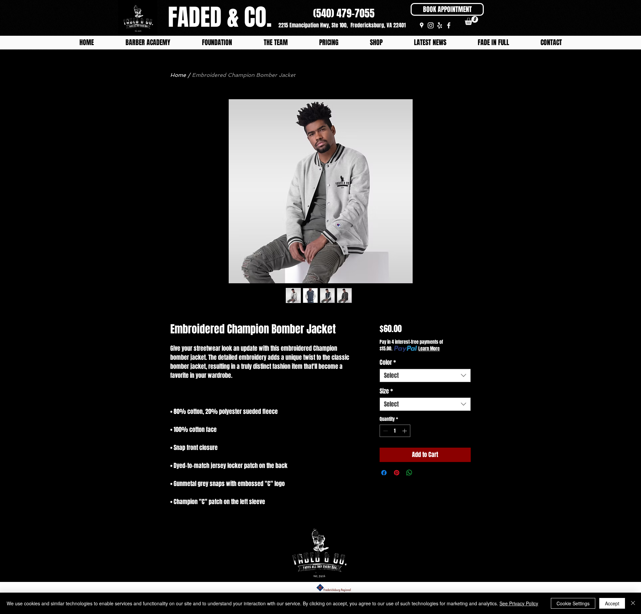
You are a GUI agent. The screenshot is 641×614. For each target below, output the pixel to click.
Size (386, 391)
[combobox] (425, 375)
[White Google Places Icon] (422, 25)
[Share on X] (422, 473)
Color (388, 362)
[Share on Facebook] (384, 473)
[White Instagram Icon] (431, 25)
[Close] (633, 603)
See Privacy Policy (518, 603)
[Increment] (405, 431)
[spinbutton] (395, 431)
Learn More (429, 348)
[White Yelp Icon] (440, 25)
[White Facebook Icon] (449, 25)
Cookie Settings (573, 603)
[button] (471, 20)
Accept (612, 603)
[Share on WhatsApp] (409, 473)
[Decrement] (385, 431)
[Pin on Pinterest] (397, 473)
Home (178, 75)
